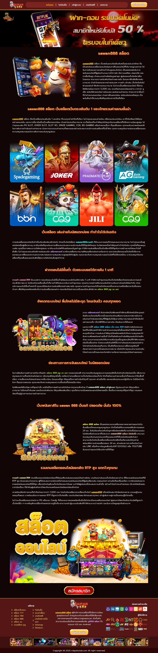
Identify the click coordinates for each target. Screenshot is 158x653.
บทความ (104, 4)
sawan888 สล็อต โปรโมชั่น (124, 433)
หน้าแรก (49, 4)
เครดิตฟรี (90, 4)
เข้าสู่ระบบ (76, 4)
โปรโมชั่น (63, 4)
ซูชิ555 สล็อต (93, 621)
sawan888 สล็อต (63, 612)
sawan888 (88, 63)
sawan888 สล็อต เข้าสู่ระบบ (101, 387)
